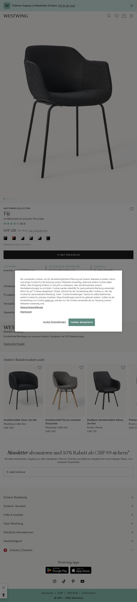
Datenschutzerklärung (31, 307)
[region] (68, 301)
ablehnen (49, 300)
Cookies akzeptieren (81, 322)
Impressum (26, 311)
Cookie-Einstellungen (54, 322)
